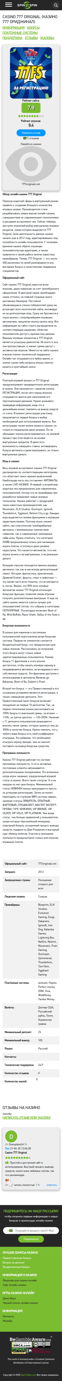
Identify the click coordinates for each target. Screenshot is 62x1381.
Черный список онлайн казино (20, 1302)
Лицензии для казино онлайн (20, 1280)
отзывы (31, 38)
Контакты (8, 1316)
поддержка (12, 38)
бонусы (33, 28)
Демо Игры (9, 1298)
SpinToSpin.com (28, 1374)
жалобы (47, 38)
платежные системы (20, 33)
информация (14, 28)
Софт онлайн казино (14, 1285)
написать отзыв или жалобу (27, 1118)
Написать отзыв (31, 132)
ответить (51, 1185)
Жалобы (7, 1320)
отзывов (33, 138)
